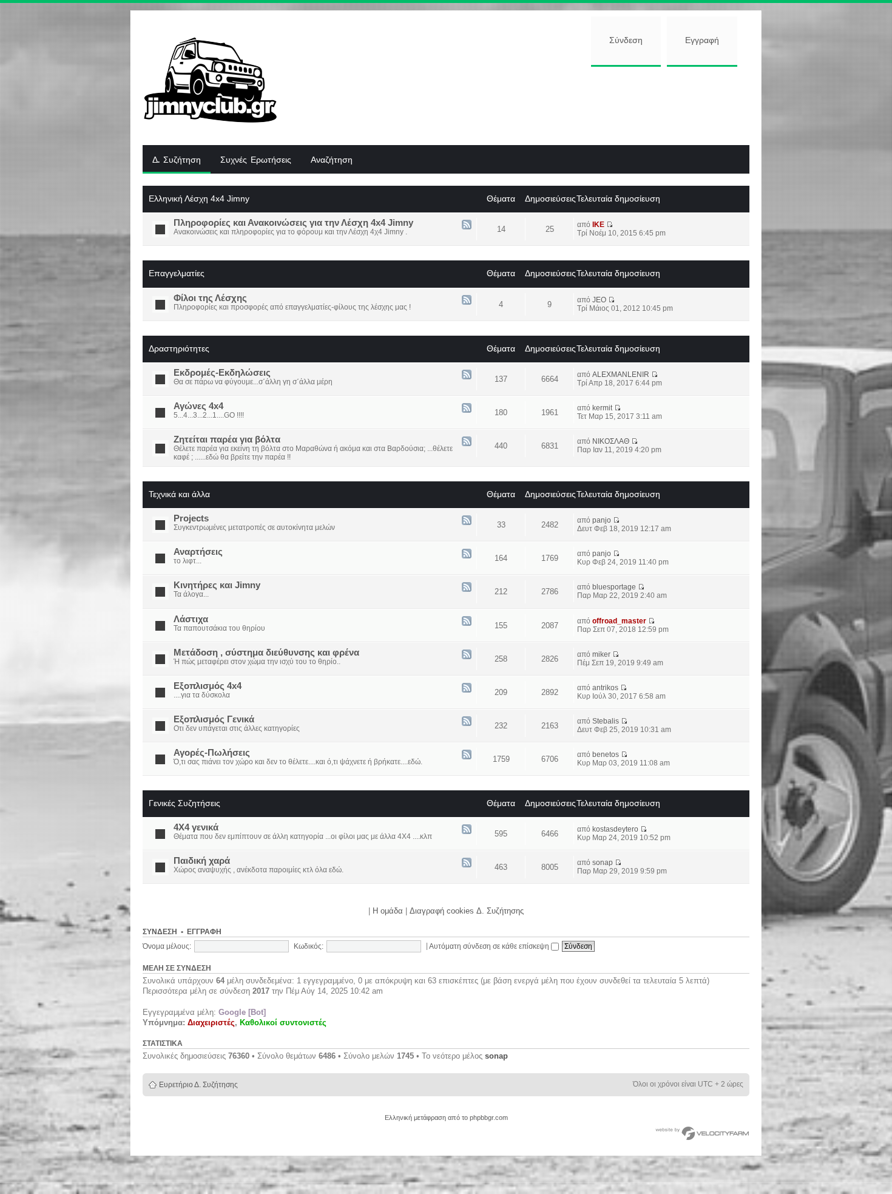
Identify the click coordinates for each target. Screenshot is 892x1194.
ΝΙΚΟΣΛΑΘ (610, 441)
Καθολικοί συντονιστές (283, 1022)
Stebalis (605, 721)
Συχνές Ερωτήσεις (255, 160)
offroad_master (619, 621)
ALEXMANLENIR (620, 374)
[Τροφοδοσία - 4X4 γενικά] (466, 830)
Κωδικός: (308, 946)
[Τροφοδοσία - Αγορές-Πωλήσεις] (466, 755)
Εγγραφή (702, 40)
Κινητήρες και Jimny (217, 585)
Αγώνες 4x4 (198, 406)
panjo (601, 520)
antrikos (605, 687)
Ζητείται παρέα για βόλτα (227, 439)
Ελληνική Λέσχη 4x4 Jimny (199, 198)
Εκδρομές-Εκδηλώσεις (222, 373)
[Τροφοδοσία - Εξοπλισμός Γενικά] (466, 722)
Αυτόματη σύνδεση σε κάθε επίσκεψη (490, 946)
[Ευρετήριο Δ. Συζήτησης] (219, 78)
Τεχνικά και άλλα (179, 494)
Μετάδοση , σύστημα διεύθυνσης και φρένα (266, 652)
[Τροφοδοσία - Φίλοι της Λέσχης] (466, 301)
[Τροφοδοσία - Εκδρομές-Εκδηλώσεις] (466, 375)
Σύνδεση (626, 40)
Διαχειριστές (211, 1022)
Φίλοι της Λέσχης (210, 298)
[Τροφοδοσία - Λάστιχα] (466, 622)
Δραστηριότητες (179, 348)
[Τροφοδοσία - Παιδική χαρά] (466, 863)
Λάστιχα (191, 619)
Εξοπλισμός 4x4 (208, 686)
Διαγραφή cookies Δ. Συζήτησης (467, 910)
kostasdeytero (615, 829)
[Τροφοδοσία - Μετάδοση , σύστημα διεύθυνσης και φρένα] (466, 655)
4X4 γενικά (196, 827)
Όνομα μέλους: (167, 946)
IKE (598, 224)
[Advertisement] (523, 104)
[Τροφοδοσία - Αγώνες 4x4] (466, 409)
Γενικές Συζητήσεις (184, 803)
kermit (602, 408)
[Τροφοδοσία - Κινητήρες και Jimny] (466, 588)
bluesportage (614, 587)
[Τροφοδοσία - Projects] (466, 521)
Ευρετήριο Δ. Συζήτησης (198, 1084)
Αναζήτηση (332, 160)
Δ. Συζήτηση (176, 160)
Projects (191, 518)
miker (601, 654)
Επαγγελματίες (176, 273)
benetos (605, 754)
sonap (602, 862)
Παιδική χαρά (202, 861)
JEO (599, 300)
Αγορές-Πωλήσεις (212, 753)
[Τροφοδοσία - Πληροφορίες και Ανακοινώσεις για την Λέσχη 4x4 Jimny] (466, 225)
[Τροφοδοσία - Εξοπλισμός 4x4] (466, 688)
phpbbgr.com (489, 1117)
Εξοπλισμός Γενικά (214, 719)
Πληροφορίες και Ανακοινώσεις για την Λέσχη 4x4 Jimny (293, 223)
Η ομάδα (388, 910)
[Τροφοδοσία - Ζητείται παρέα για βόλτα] (466, 442)
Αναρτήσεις (198, 552)
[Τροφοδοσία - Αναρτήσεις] (466, 554)
